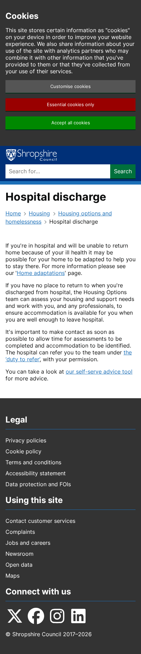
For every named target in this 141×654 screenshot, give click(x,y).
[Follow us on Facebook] (36, 616)
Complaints (20, 531)
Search (123, 171)
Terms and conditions (33, 462)
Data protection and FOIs (38, 484)
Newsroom (19, 553)
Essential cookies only (70, 104)
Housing (39, 213)
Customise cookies (70, 86)
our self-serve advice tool (99, 371)
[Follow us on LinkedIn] (78, 616)
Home (13, 213)
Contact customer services (40, 520)
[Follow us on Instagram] (57, 616)
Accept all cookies (70, 122)
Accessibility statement (35, 473)
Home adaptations (41, 272)
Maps (12, 575)
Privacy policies (25, 440)
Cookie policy (23, 451)
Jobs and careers (27, 542)
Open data (19, 564)
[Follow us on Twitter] (14, 616)
